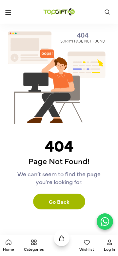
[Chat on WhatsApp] (105, 221)
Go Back (59, 201)
